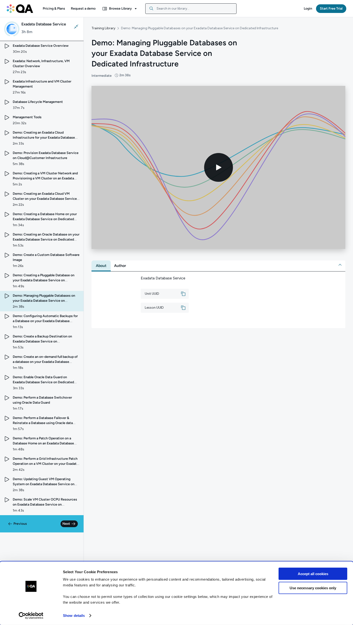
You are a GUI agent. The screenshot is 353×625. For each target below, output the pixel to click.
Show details (74, 615)
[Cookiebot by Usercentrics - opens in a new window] (31, 615)
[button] (54, 8)
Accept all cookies (313, 574)
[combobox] (191, 8)
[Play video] (218, 167)
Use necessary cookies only (313, 588)
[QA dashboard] (20, 8)
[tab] (101, 266)
